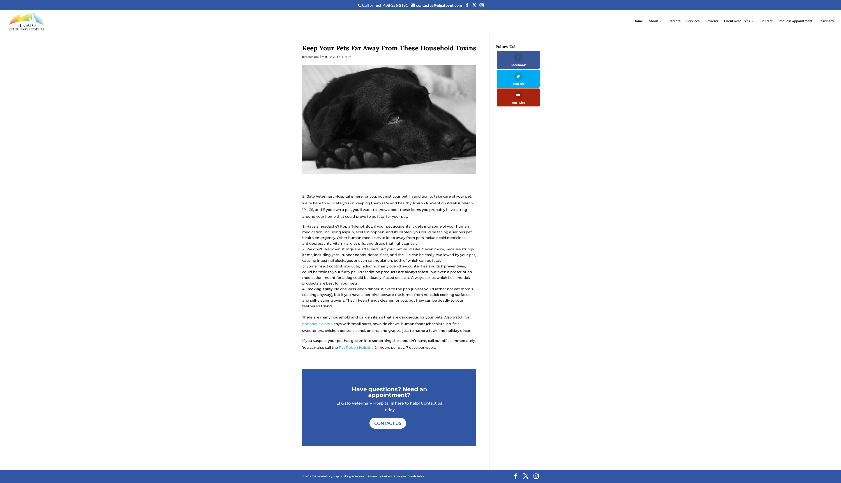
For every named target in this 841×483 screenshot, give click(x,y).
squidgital (313, 56)
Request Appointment (796, 21)
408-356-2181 (395, 5)
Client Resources (737, 21)
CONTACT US (387, 423)
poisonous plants (317, 324)
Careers (674, 21)
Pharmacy (826, 21)
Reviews (711, 21)
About (653, 21)
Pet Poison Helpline (356, 347)
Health (346, 56)
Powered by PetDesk (380, 476)
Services (693, 21)
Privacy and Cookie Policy (409, 476)
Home (638, 21)
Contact (766, 21)
